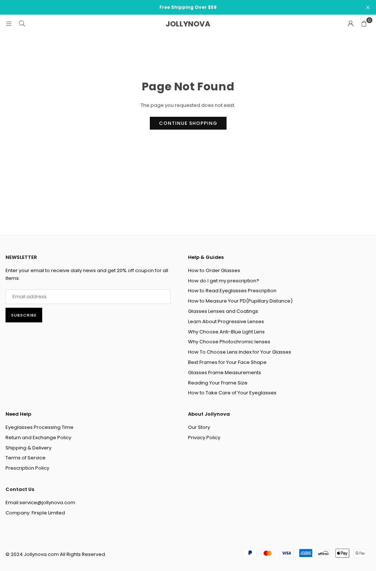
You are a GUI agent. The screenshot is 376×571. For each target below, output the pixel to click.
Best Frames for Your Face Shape (227, 362)
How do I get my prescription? (223, 280)
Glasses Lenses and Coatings (223, 311)
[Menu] (8, 23)
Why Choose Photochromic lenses (229, 341)
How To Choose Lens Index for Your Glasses (239, 351)
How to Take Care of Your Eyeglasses (232, 392)
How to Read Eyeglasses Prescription (232, 290)
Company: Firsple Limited (35, 512)
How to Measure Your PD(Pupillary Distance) (240, 300)
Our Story (199, 427)
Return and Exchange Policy (38, 437)
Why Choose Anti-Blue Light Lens (226, 331)
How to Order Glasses (214, 270)
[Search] (22, 23)
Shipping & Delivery (28, 447)
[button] (363, 23)
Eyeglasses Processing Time (39, 427)
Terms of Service (26, 457)
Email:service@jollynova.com (40, 502)
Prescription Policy (27, 468)
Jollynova (188, 24)
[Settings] (350, 23)
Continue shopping (188, 123)
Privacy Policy (204, 437)
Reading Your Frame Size (217, 382)
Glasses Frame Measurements (224, 372)
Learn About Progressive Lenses (226, 321)
